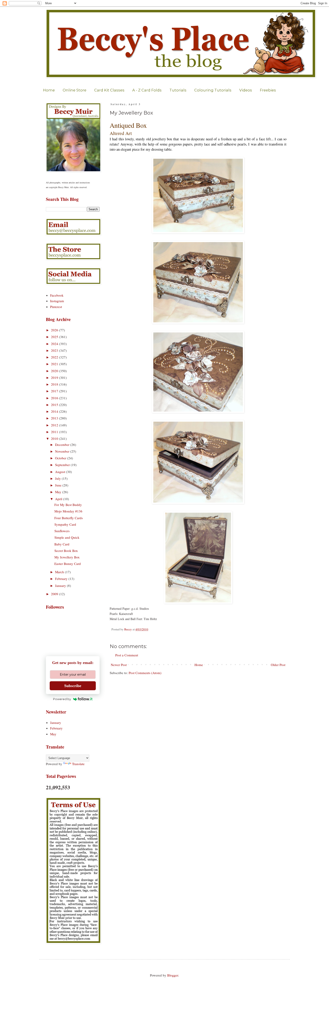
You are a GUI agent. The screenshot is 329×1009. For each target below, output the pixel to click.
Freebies (268, 90)
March (60, 572)
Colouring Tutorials (212, 90)
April (59, 499)
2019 (55, 377)
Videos (245, 90)
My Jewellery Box (67, 557)
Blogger (172, 975)
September (63, 464)
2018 (55, 384)
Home (49, 90)
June (58, 485)
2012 (55, 425)
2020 (55, 371)
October (61, 458)
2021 (55, 364)
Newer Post (119, 664)
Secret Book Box (66, 550)
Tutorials (177, 90)
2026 (55, 330)
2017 (55, 391)
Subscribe (72, 686)
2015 (55, 404)
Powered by (62, 699)
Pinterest (56, 306)
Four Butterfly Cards (68, 518)
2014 (55, 411)
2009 (55, 594)
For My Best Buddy (68, 504)
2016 (55, 398)
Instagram (57, 301)
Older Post (278, 664)
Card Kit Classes (109, 90)
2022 (55, 357)
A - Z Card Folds (147, 90)
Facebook (57, 295)
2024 (55, 343)
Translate (78, 764)
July (58, 478)
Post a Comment (126, 655)
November (62, 451)
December (62, 444)
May (58, 492)
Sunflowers (62, 531)
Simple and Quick (66, 537)
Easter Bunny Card (67, 563)
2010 (55, 438)
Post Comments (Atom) (145, 672)
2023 (55, 350)
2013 (55, 418)
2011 (55, 432)
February (61, 578)
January (61, 585)
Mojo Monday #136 (68, 511)
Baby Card (61, 544)
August (60, 471)
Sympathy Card (65, 524)
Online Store (74, 90)
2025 (55, 336)
